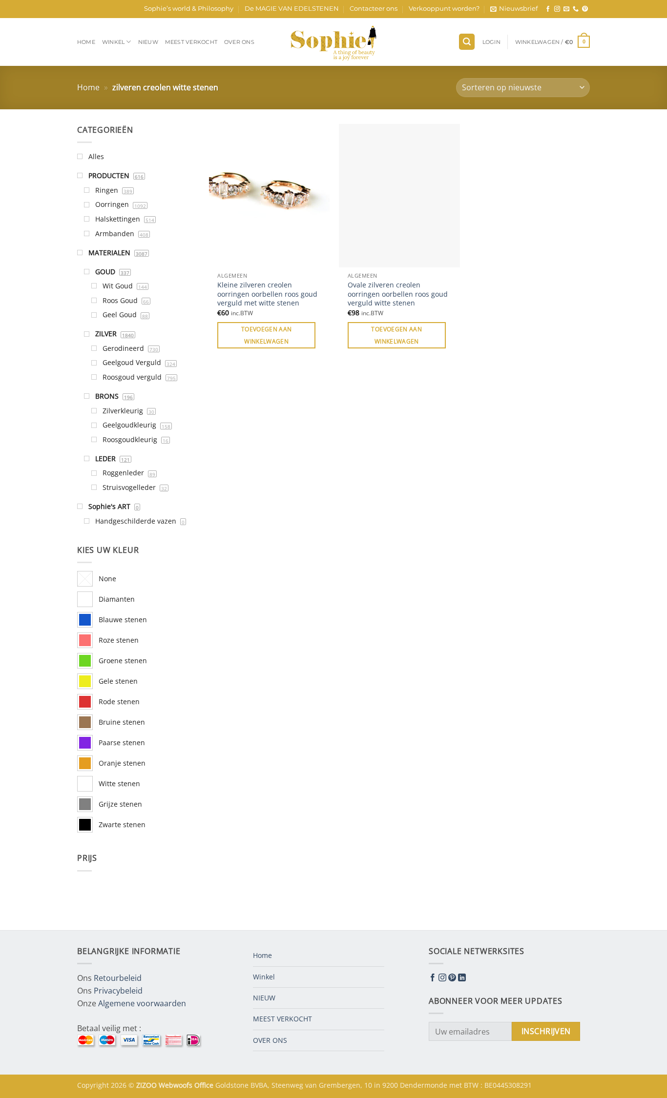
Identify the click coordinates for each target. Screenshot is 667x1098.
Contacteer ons (373, 8)
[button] (514, 8)
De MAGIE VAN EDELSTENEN (292, 8)
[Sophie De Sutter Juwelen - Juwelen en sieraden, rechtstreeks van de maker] (333, 42)
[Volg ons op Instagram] (557, 9)
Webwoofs (176, 1085)
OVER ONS (239, 42)
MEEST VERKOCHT (191, 42)
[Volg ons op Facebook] (548, 9)
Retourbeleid (118, 978)
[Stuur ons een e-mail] (566, 9)
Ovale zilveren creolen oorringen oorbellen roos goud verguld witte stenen (398, 294)
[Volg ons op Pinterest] (585, 9)
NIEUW (148, 42)
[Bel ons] (576, 9)
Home (86, 42)
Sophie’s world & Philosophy (188, 8)
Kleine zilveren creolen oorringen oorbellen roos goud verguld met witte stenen (267, 294)
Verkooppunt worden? (444, 8)
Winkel (113, 42)
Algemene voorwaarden (142, 1003)
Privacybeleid (118, 990)
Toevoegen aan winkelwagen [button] (266, 335)
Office (204, 1085)
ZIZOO (147, 1085)
